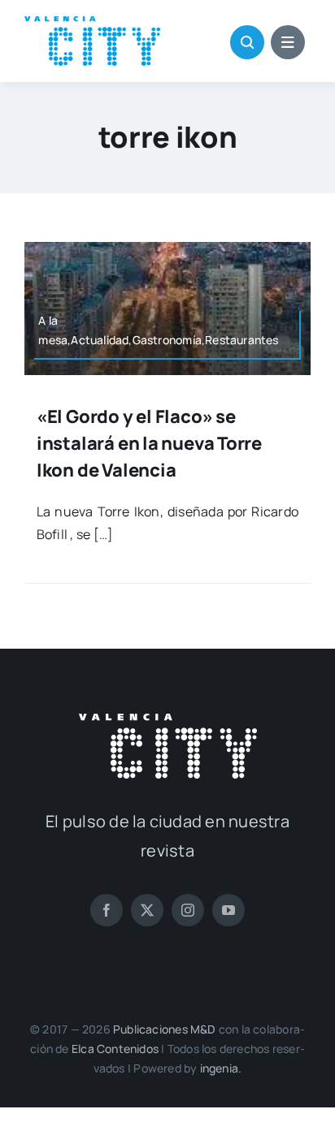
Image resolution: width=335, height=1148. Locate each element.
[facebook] (106, 910)
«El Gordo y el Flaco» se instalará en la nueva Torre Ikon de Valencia (149, 443)
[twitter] (147, 910)
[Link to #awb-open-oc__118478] (247, 42)
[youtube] (228, 910)
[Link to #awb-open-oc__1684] (288, 42)
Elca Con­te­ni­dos (115, 1048)
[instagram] (188, 910)
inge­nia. (221, 1068)
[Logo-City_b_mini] (168, 720)
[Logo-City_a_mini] (92, 23)
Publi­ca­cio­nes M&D (164, 1029)
